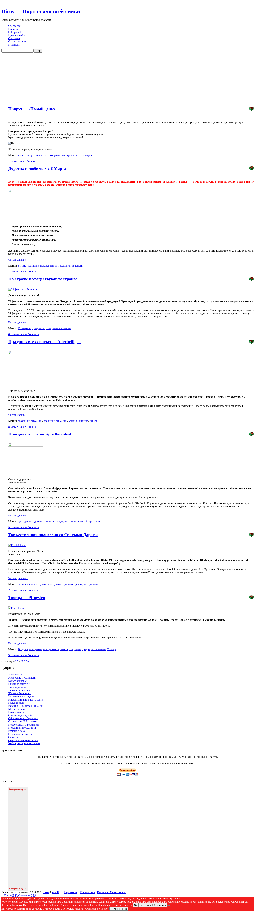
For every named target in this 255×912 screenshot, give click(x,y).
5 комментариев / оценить (23, 655)
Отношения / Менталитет (23, 721)
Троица (111, 649)
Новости (13, 28)
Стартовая (14, 25)
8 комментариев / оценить (23, 426)
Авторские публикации (22, 677)
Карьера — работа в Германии (26, 705)
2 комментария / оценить (23, 590)
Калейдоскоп (16, 702)
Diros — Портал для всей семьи (40, 11)
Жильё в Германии (19, 693)
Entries (11, 895)
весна (21, 155)
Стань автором (17, 41)
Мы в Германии (17, 708)
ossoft (55, 892)
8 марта (22, 265)
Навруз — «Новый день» (31, 109)
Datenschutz (87, 892)
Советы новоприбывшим (23, 740)
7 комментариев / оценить (23, 271)
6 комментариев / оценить (23, 334)
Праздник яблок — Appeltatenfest (39, 434)
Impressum (70, 892)
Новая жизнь (16, 712)
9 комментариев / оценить (23, 527)
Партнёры (14, 44)
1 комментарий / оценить (23, 161)
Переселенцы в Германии (23, 724)
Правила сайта (17, 35)
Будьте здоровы (17, 680)
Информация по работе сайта (25, 699)
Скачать (13, 737)
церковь (94, 420)
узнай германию (78, 420)
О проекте (14, 38)
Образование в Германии (23, 718)
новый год (41, 155)
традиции (86, 155)
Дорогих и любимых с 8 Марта (37, 168)
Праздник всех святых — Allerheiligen (44, 341)
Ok (135, 905)
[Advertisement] (127, 78)
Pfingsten (23, 649)
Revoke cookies (119, 908)
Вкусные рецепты (19, 683)
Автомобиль (15, 674)
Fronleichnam (25, 584)
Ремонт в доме (17, 730)
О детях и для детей (20, 715)
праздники (72, 155)
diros (46, 892)
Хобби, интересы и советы (24, 743)
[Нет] (168, 905)
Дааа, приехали (17, 687)
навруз (29, 155)
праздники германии (58, 328)
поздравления (57, 155)
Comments (27, 895)
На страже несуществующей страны (42, 279)
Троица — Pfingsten (26, 597)
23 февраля (24, 328)
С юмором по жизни (20, 733)
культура (23, 521)
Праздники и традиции (22, 727)
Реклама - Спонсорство (111, 892)
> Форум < (14, 32)
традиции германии (55, 420)
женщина (33, 265)
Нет (142, 905)
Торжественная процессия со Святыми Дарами (53, 534)
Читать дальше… (18, 259)
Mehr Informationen (156, 905)
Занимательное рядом (21, 696)
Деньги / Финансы (19, 690)
